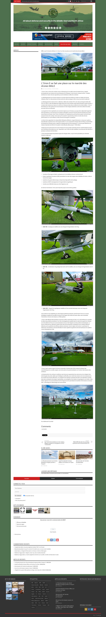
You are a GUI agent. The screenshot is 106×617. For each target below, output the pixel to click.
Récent (53, 478)
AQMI (44, 582)
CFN (43, 587)
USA (48, 605)
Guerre (44, 593)
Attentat (41, 585)
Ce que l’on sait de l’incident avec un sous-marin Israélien (37, 549)
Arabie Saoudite (34, 585)
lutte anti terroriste (39, 598)
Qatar (32, 602)
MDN (46, 600)
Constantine (38, 589)
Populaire (26, 478)
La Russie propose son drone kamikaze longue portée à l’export (49, 462)
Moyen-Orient (48, 44)
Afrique (41, 44)
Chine (32, 589)
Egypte (32, 593)
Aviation (46, 585)
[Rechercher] (91, 1)
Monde (56, 44)
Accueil (17, 44)
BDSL (32, 587)
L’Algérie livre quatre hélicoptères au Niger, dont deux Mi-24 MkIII (29, 570)
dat (36, 591)
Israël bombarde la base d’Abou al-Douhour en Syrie (66, 461)
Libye (32, 598)
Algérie (23, 44)
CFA (39, 587)
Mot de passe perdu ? (20, 500)
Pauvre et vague (20, 524)
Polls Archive (17, 534)
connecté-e (52, 473)
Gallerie (75, 44)
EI (36, 593)
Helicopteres (34, 596)
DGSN (43, 591)
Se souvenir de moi (29, 495)
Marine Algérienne (35, 600)
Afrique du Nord (31, 44)
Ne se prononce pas (21, 526)
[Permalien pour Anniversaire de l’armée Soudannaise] (84, 459)
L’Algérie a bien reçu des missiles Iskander (35, 552)
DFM (40, 591)
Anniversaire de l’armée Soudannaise (82, 461)
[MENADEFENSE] (53, 30)
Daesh (32, 591)
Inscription (17, 498)
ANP (40, 582)
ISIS (42, 596)
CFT (46, 587)
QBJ (36, 602)
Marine (46, 598)
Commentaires (79, 478)
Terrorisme (33, 605)
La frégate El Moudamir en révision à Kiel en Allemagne (33, 551)
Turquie (44, 605)
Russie (43, 602)
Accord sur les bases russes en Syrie (30, 1)
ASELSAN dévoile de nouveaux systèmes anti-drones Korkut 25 (81, 442)
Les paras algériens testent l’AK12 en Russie (33, 547)
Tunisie (39, 605)
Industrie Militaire (65, 44)
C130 (36, 587)
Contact (82, 44)
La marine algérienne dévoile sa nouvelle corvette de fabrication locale (41, 554)
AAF (32, 582)
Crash (43, 589)
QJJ (39, 602)
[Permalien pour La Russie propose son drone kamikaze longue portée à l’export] (49, 459)
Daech (47, 589)
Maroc (42, 600)
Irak (39, 596)
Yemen (33, 607)
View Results (53, 532)
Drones (47, 591)
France (39, 593)
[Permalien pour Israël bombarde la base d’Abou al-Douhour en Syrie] (67, 459)
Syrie (47, 602)
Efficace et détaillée (21, 522)
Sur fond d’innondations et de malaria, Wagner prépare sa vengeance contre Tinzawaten (54, 442)
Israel (46, 596)
